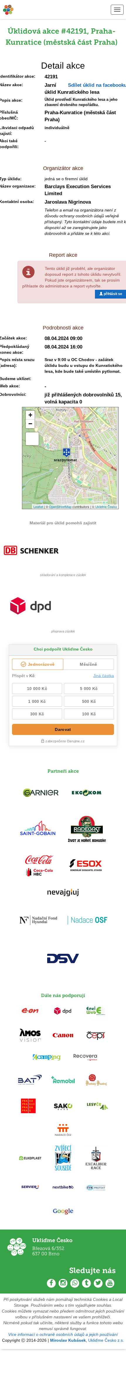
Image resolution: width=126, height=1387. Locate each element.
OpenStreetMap (60, 506)
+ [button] (30, 415)
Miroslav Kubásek (68, 1340)
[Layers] (32, 438)
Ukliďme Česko (106, 506)
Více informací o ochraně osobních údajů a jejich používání (63, 1334)
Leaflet (38, 506)
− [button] (30, 423)
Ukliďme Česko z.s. (106, 1340)
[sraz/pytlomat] (66, 450)
